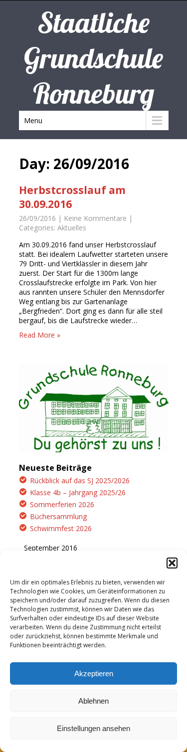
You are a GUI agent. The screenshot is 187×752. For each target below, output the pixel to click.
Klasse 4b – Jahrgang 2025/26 (78, 492)
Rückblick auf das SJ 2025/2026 (80, 480)
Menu (33, 120)
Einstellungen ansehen (93, 728)
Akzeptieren (93, 673)
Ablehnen (93, 701)
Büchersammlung (58, 516)
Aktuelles (71, 227)
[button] (172, 563)
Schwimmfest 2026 (61, 528)
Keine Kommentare (95, 218)
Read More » (39, 335)
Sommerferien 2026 (62, 504)
